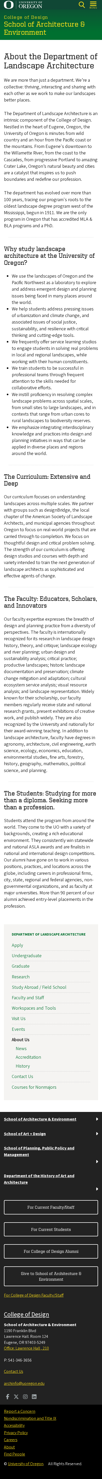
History (23, 1066)
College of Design (26, 1314)
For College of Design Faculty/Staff (34, 1295)
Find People (14, 1454)
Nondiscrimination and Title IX (30, 1418)
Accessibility (14, 1425)
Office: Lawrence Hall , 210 (26, 1348)
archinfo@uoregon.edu (24, 1383)
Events (18, 1029)
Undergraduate (27, 956)
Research (21, 977)
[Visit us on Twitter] (16, 1397)
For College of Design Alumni (51, 1251)
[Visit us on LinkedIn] (34, 1397)
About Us (21, 1040)
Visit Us (19, 1018)
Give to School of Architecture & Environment (51, 1276)
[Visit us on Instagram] (25, 1397)
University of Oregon (25, 1464)
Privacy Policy (16, 1433)
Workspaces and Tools (34, 1008)
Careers (10, 1440)
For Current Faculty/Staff (51, 1207)
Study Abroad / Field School (39, 987)
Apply (17, 945)
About (9, 1447)
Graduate (21, 966)
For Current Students (51, 1229)
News (21, 1048)
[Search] (81, 5)
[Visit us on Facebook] (8, 1397)
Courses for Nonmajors (34, 1087)
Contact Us (22, 1076)
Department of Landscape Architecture (49, 934)
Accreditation (28, 1057)
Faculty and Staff (28, 998)
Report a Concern (19, 1411)
